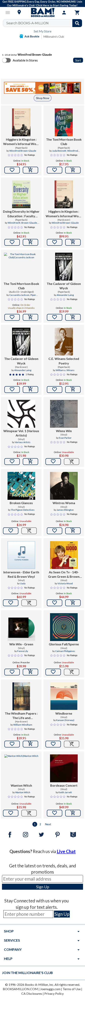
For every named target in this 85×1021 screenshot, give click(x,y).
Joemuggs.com (50, 989)
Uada (23, 583)
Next (48, 824)
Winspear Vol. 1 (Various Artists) (21, 433)
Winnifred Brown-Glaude (22, 150)
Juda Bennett (59, 150)
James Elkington (65, 509)
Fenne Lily (22, 651)
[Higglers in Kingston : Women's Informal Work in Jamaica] (21, 122)
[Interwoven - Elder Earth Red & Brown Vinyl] (21, 555)
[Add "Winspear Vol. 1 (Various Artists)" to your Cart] (30, 461)
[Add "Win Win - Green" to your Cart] (30, 672)
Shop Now (42, 98)
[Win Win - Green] (21, 627)
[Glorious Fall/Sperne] (64, 627)
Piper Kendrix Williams (21, 296)
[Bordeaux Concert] (64, 768)
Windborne (63, 713)
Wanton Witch (21, 785)
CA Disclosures (31, 993)
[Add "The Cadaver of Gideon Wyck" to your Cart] (73, 317)
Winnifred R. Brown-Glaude (22, 222)
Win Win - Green (21, 644)
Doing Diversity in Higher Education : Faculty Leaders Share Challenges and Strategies (21, 213)
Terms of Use (72, 989)
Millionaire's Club (53, 36)
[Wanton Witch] (21, 768)
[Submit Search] (77, 23)
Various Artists (22, 442)
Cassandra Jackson (19, 294)
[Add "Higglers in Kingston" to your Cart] (30, 170)
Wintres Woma (64, 503)
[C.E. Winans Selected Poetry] (64, 342)
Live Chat (66, 851)
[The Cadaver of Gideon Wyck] (64, 267)
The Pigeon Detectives (23, 509)
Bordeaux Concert (63, 785)
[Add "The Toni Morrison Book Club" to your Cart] (73, 170)
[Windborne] (64, 696)
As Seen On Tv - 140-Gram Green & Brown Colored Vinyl (63, 574)
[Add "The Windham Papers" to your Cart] (30, 744)
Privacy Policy (54, 993)
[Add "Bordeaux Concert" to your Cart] (73, 813)
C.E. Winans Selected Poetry (63, 361)
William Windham (22, 724)
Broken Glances (21, 503)
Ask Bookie (32, 36)
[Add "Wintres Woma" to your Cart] (73, 530)
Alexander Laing (65, 294)
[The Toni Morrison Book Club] (64, 122)
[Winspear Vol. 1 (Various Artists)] (21, 414)
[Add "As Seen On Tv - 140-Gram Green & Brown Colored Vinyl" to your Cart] (73, 602)
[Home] (42, 12)
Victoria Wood (65, 583)
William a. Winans (65, 370)
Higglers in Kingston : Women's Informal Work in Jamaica (21, 141)
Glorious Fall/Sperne (64, 644)
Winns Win (64, 431)
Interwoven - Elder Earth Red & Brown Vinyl (21, 574)
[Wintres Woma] (64, 486)
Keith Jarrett (65, 792)
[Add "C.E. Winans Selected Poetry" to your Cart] (73, 389)
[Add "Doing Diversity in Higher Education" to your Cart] (30, 242)
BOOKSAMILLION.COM (20, 989)
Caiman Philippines (65, 651)
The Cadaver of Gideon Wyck (64, 286)
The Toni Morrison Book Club (64, 141)
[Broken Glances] (21, 486)
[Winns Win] (64, 414)
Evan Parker (65, 437)
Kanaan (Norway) (65, 720)
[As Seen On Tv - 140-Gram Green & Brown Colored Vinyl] (64, 555)
